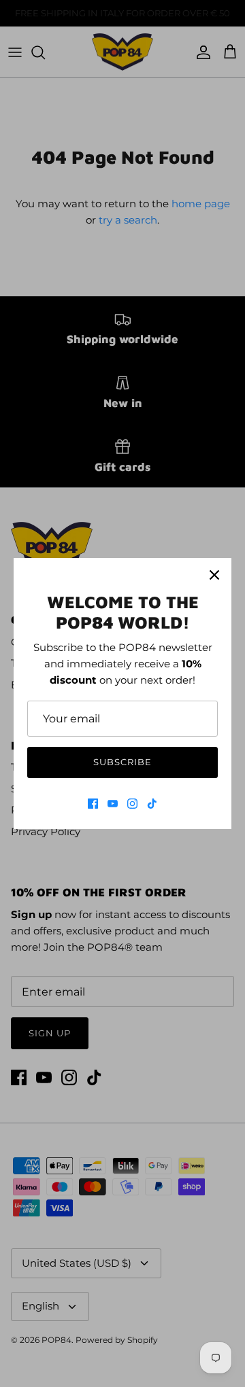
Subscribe (122, 761)
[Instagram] (132, 803)
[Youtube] (113, 803)
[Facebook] (93, 803)
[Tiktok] (152, 803)
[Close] (214, 575)
